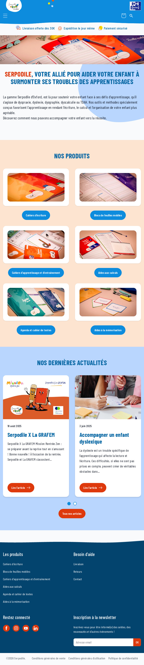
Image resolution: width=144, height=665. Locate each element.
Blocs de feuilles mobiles (108, 215)
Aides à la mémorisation (108, 330)
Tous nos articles (72, 513)
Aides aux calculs (108, 272)
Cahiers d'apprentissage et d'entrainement (36, 272)
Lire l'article (18, 487)
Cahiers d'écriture (36, 215)
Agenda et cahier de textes (36, 330)
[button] (5, 16)
